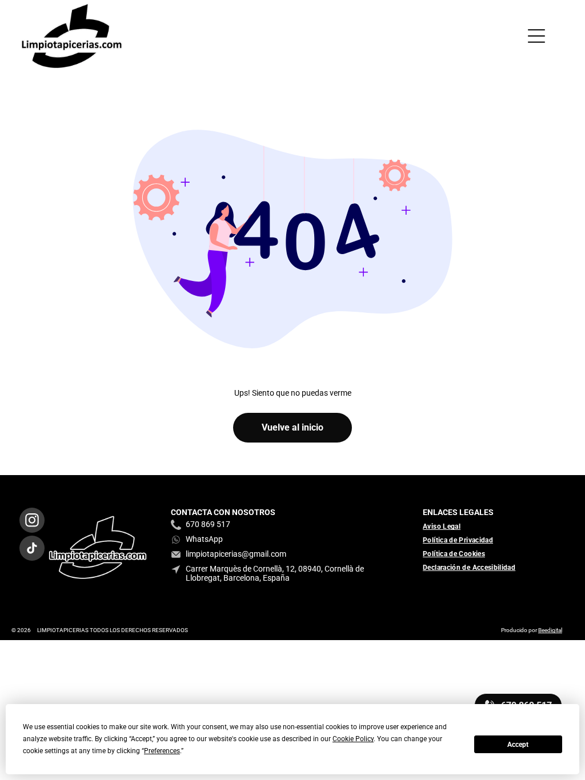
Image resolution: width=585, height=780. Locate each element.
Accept (517, 745)
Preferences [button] (162, 751)
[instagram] (32, 522)
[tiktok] (32, 550)
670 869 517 (208, 524)
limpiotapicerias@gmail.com (236, 553)
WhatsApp (204, 539)
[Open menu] (536, 36)
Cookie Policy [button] (353, 739)
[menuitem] (446, 526)
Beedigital (550, 630)
